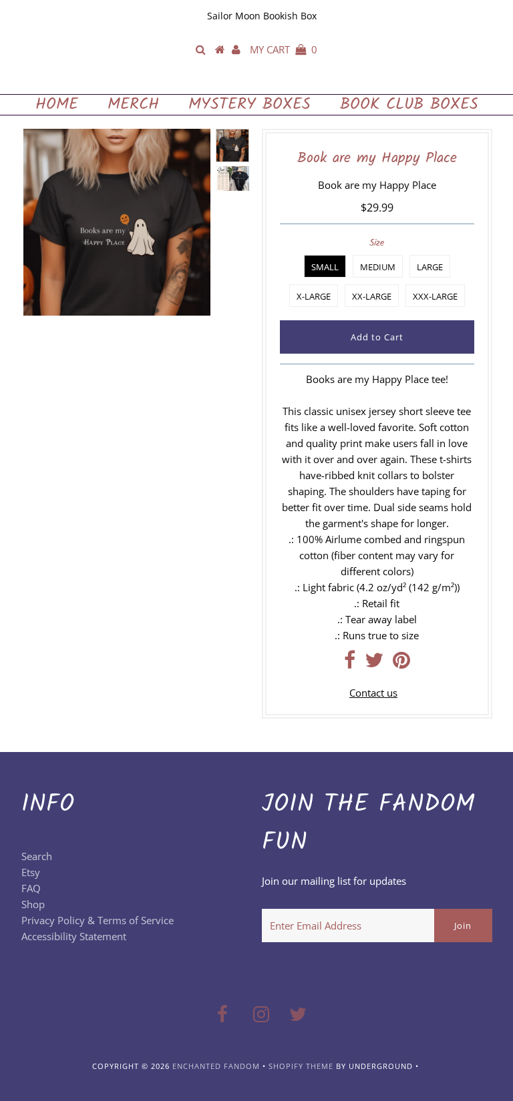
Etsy (30, 872)
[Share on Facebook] (349, 663)
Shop (33, 904)
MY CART (283, 49)
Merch (133, 105)
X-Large (314, 296)
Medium (377, 267)
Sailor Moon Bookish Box (262, 15)
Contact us (373, 692)
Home (56, 105)
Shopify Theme (301, 1066)
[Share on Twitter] (374, 663)
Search (36, 856)
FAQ (31, 888)
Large (430, 267)
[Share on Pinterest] (401, 663)
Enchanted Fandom (256, 80)
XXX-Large (435, 296)
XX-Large (371, 296)
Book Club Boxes (409, 105)
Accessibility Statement (73, 936)
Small (325, 267)
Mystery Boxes (249, 105)
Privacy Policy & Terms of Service (97, 920)
